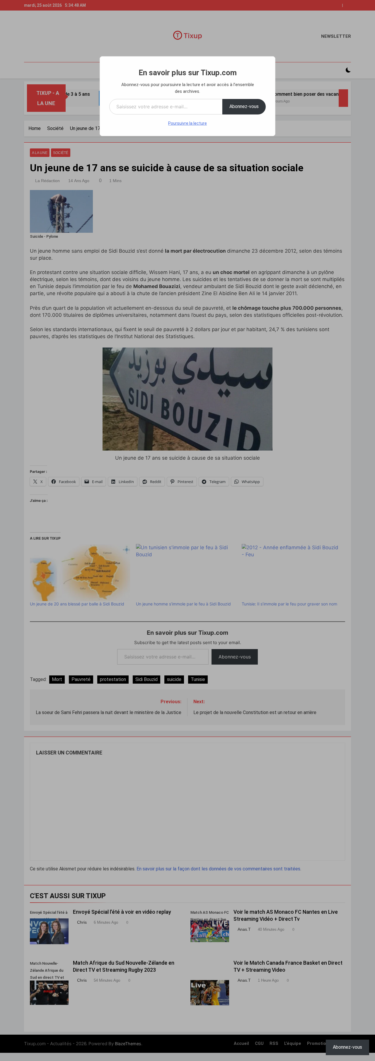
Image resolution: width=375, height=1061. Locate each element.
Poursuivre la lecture (187, 123)
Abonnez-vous (244, 106)
